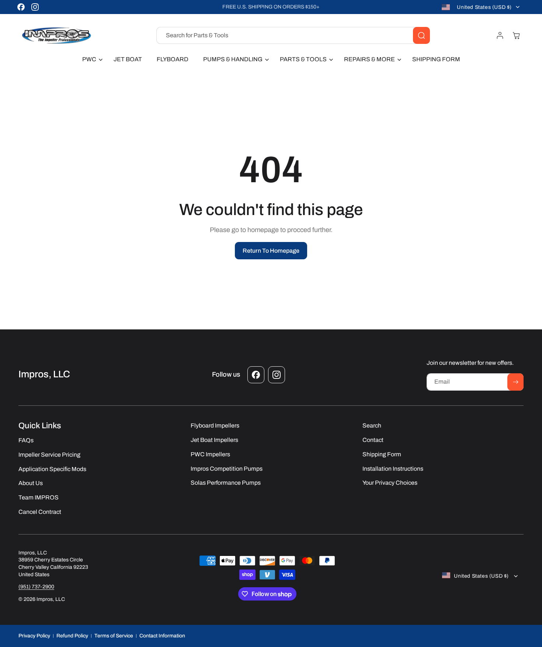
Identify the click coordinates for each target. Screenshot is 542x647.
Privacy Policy (34, 636)
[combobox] (293, 35)
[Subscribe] (515, 382)
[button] (90, 59)
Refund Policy (72, 636)
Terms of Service (113, 636)
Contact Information (162, 636)
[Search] (421, 35)
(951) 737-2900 (36, 586)
